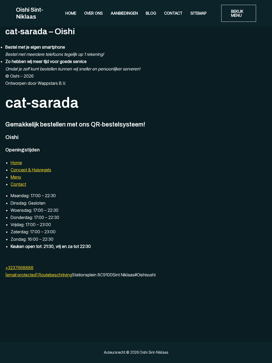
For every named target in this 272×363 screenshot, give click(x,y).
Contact (173, 13)
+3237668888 (19, 267)
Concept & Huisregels (31, 169)
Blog (151, 13)
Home (70, 13)
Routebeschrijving (55, 274)
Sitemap (198, 13)
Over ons (93, 13)
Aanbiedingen (124, 13)
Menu (16, 177)
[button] (238, 13)
